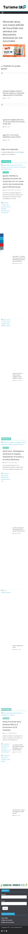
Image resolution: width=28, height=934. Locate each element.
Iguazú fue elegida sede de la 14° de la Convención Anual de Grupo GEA (14, 122)
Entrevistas (5, 447)
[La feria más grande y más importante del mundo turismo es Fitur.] (6, 531)
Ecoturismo (6, 718)
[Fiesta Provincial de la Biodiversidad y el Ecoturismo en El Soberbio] (14, 714)
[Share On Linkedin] (2, 241)
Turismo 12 (15, 462)
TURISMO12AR (18, 927)
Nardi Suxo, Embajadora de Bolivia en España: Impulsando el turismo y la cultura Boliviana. (13, 455)
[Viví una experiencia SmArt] (6, 648)
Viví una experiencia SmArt (18, 646)
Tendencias (5, 172)
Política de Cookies (6, 920)
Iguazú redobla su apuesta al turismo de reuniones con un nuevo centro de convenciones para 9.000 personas (13, 181)
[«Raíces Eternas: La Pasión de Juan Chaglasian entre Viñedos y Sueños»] (6, 377)
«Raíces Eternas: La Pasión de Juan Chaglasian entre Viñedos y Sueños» (18, 376)
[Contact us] (2, 248)
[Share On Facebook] (2, 235)
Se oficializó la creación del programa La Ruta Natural (19, 811)
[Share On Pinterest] (2, 245)
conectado (17, 152)
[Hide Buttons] (1, 251)
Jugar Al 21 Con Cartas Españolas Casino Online (12, 136)
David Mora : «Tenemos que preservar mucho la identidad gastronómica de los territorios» (19, 259)
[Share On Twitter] (2, 238)
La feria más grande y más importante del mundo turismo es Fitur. (19, 529)
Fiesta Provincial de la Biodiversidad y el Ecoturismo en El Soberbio (12, 725)
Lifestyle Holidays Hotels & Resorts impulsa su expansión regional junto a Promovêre (13, 93)
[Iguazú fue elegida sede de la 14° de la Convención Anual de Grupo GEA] (14, 105)
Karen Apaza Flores (16, 190)
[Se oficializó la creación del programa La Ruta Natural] (6, 813)
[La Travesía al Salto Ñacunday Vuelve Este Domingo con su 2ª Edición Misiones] (6, 748)
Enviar (5, 908)
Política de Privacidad (7, 922)
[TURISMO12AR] (14, 4)
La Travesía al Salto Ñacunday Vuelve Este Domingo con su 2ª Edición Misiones (18, 747)
